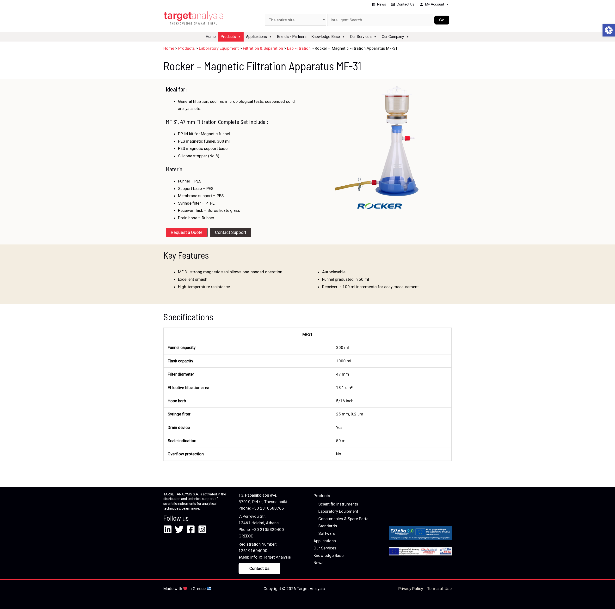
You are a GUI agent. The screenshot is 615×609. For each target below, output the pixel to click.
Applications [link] (256, 36)
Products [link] (228, 36)
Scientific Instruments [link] (338, 504)
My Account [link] (434, 4)
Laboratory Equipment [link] (338, 511)
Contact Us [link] (405, 4)
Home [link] (211, 36)
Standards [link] (327, 526)
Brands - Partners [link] (292, 36)
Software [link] (326, 533)
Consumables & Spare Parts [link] (343, 518)
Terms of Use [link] (439, 588)
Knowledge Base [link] (325, 36)
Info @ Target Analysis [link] (270, 557)
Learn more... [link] (191, 508)
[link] (609, 30)
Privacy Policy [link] (410, 588)
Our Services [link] (361, 36)
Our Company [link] (393, 36)
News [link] (381, 4)
